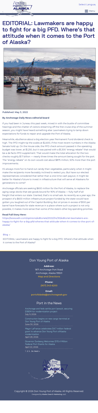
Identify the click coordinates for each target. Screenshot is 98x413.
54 (32, 351)
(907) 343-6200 (49, 285)
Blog (5, 234)
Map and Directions (49, 276)
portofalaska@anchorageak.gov (49, 294)
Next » (37, 351)
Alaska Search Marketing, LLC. (54, 394)
